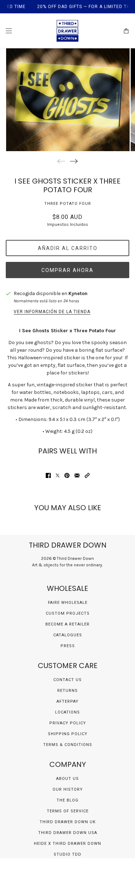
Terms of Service (68, 811)
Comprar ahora (67, 270)
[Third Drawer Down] (67, 31)
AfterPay (67, 701)
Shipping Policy (67, 734)
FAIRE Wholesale (67, 602)
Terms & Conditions (67, 744)
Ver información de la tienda (52, 312)
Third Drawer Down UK (68, 822)
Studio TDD (67, 854)
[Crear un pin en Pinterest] (67, 475)
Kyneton (77, 293)
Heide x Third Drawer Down (67, 843)
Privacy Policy (67, 723)
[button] (87, 475)
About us (67, 778)
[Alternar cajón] (9, 30)
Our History (68, 789)
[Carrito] (126, 31)
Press (67, 646)
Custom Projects (68, 613)
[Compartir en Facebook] (48, 475)
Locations (67, 712)
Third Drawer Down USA (67, 832)
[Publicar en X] (57, 475)
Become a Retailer (67, 624)
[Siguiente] (74, 161)
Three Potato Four (67, 203)
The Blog (67, 800)
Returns (67, 690)
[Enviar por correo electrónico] (77, 475)
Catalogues (67, 635)
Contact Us (67, 679)
